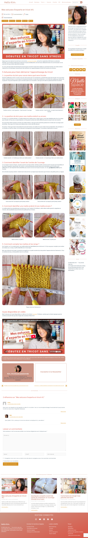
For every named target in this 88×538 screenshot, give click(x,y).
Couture (49, 2)
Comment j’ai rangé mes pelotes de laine (70, 496)
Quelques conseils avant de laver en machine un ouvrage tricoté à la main (42, 497)
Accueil (31, 2)
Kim (11, 415)
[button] (5, 21)
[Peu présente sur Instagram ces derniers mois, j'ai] (71, 111)
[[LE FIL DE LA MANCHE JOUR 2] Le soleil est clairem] (84, 111)
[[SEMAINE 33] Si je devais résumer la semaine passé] (71, 105)
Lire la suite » (5, 507)
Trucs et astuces (8, 17)
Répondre (63, 411)
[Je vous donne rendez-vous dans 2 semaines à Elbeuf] (77, 118)
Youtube (34, 314)
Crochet (55, 2)
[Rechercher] (81, 2)
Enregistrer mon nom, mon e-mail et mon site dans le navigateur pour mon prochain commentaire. (30, 458)
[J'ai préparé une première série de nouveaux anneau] (84, 105)
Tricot (42, 2)
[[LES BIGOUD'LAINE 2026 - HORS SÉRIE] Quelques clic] (84, 118)
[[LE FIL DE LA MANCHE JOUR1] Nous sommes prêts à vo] (71, 118)
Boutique (36, 2)
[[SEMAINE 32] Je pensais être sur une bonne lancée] (77, 111)
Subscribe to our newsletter (11, 461)
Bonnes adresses (66, 2)
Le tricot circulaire (32, 61)
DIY (59, 2)
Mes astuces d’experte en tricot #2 (14, 496)
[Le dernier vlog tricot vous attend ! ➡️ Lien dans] (77, 105)
